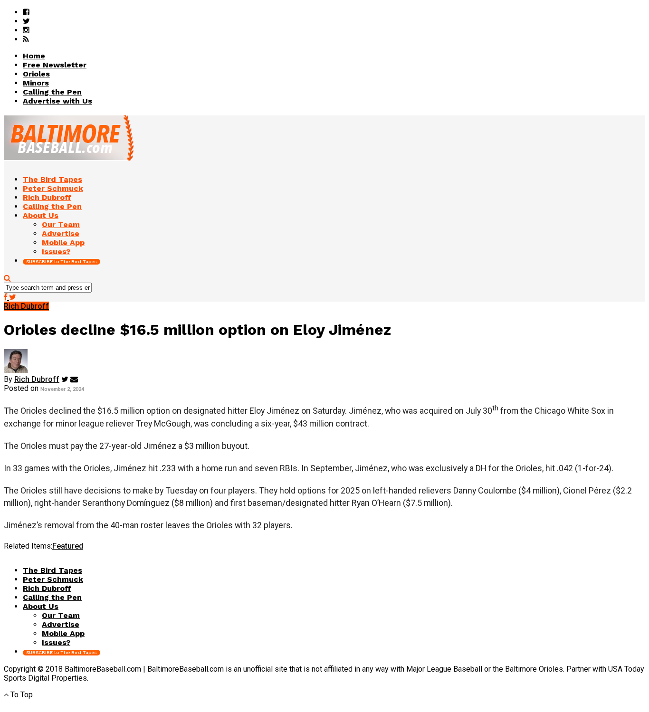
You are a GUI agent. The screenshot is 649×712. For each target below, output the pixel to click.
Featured (67, 546)
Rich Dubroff (36, 379)
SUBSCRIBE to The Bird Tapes (61, 261)
